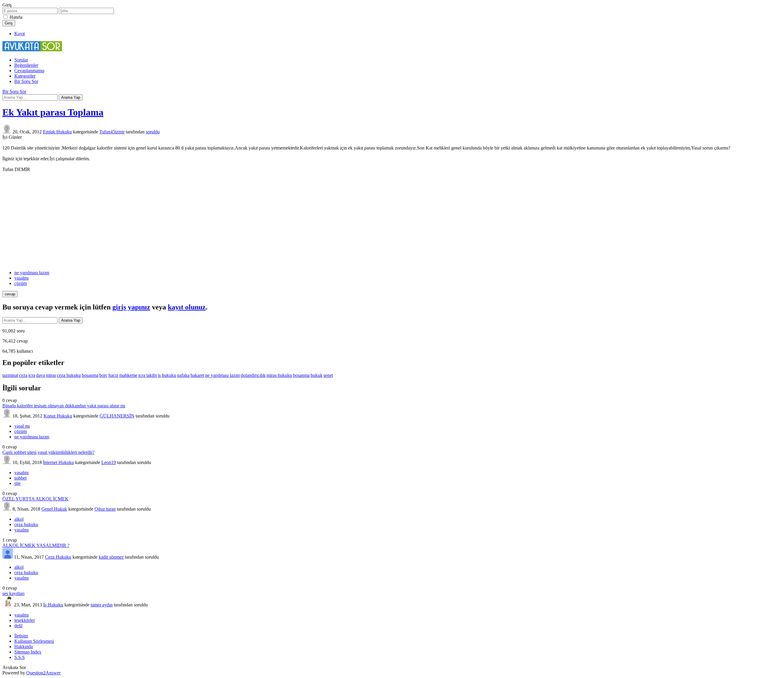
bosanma (301, 375)
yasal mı (22, 426)
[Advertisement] (381, 221)
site (17, 483)
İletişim (21, 635)
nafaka (183, 375)
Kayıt (19, 33)
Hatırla (16, 17)
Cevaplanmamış (29, 70)
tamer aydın (102, 604)
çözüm (20, 283)
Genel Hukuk (54, 508)
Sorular (21, 59)
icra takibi (147, 375)
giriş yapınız (131, 307)
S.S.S (19, 657)
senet (328, 375)
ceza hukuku (69, 375)
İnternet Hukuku (58, 462)
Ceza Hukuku (58, 557)
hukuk (316, 375)
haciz (113, 375)
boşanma (90, 375)
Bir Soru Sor (26, 81)
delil (18, 625)
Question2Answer (43, 672)
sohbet (20, 477)
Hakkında (23, 646)
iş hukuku (167, 375)
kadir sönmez (111, 557)
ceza (23, 375)
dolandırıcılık (253, 375)
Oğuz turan (105, 508)
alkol (19, 519)
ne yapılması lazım (31, 272)
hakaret (197, 375)
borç (103, 375)
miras (51, 375)
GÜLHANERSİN (117, 415)
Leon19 (108, 462)
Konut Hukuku (58, 415)
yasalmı (21, 278)
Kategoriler (24, 75)
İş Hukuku (53, 604)
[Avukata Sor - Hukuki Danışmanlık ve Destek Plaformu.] (32, 49)
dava (40, 375)
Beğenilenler (26, 65)
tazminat (10, 375)
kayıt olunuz (187, 307)
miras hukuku (279, 375)
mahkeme (128, 375)
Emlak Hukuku (57, 131)
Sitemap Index (27, 651)
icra (31, 375)
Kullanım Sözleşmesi (34, 641)
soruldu (153, 131)
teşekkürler (24, 620)
